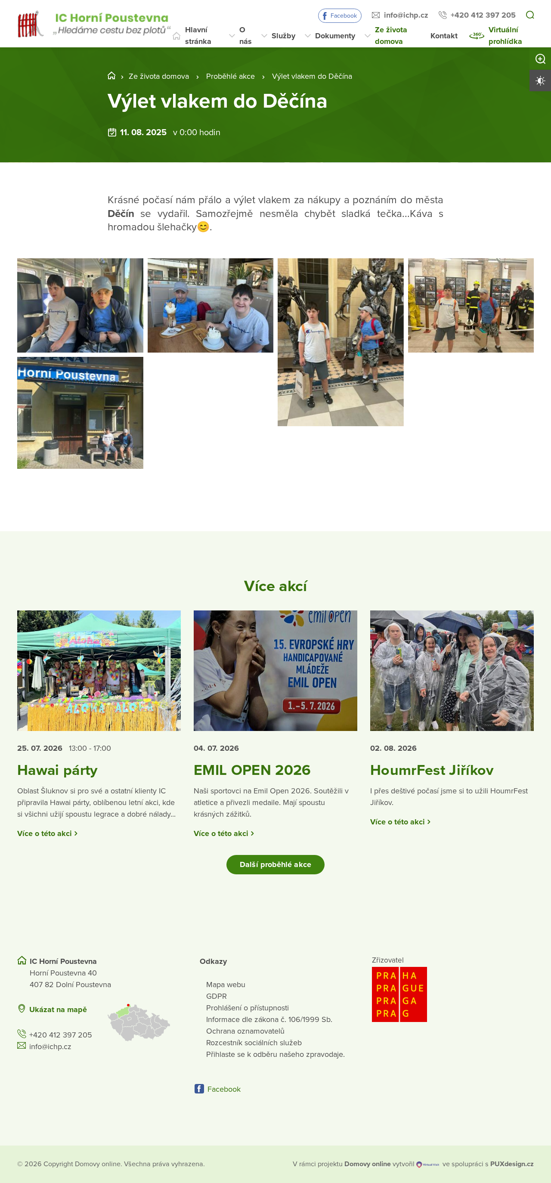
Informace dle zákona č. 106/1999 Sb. (269, 1019)
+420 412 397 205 (483, 15)
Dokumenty (335, 35)
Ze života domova (391, 35)
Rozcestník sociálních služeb (254, 1042)
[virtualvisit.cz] (427, 1164)
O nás (245, 35)
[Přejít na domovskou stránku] (94, 24)
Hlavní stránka (198, 35)
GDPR (216, 996)
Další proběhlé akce (275, 864)
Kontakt (444, 35)
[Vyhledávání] (530, 15)
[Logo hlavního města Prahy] (453, 994)
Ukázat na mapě (58, 1009)
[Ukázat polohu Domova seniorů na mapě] (143, 1022)
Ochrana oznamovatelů (245, 1031)
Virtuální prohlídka (505, 35)
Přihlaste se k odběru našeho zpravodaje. (275, 1054)
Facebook (344, 15)
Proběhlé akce (230, 76)
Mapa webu (225, 984)
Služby (283, 35)
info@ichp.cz (406, 15)
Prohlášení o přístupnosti (247, 1008)
